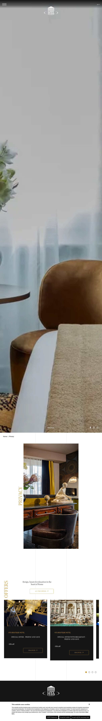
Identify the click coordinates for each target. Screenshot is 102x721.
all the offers (40, 591)
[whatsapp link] (97, 427)
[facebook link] (90, 427)
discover (31, 650)
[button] (86, 672)
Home (5, 436)
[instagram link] (94, 427)
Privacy (11, 436)
